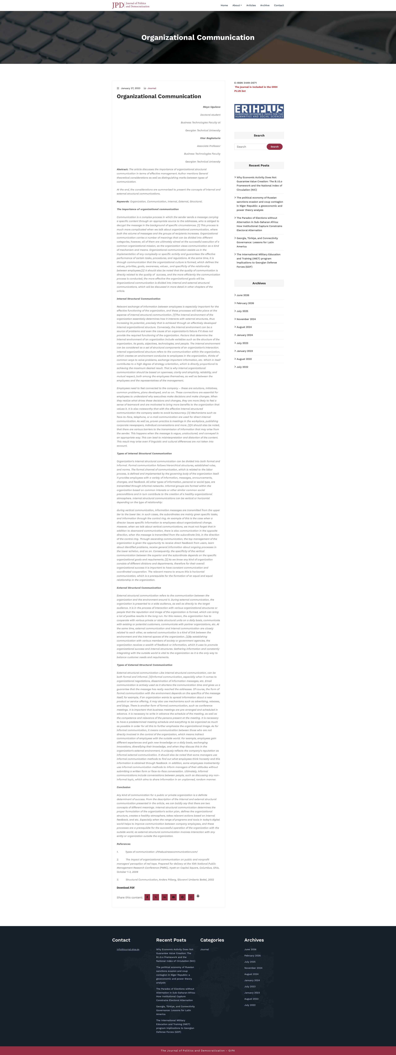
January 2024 (245, 335)
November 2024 (246, 319)
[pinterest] (182, 897)
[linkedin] (164, 897)
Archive (264, 5)
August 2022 (244, 359)
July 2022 (242, 366)
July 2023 (242, 343)
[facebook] (147, 897)
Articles (251, 5)
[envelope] (173, 897)
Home (224, 5)
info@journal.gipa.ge (128, 949)
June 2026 (243, 295)
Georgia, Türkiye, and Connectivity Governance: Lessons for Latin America (257, 242)
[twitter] (156, 897)
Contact (279, 5)
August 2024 (244, 327)
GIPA (231, 1050)
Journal (152, 88)
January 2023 (245, 351)
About (236, 5)
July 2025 (242, 311)
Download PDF (126, 887)
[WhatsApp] (191, 897)
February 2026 (245, 303)
